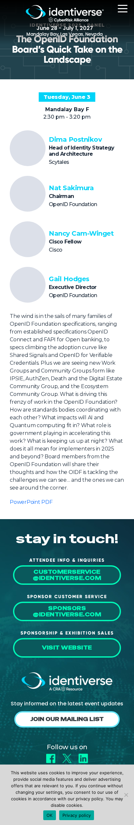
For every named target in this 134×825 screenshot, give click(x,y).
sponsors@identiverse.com (67, 611)
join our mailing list (67, 719)
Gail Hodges (69, 279)
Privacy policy (76, 815)
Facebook (51, 756)
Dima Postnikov (75, 139)
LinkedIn (83, 756)
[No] (126, 795)
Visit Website (67, 647)
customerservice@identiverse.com (67, 575)
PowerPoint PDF (31, 502)
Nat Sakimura (71, 188)
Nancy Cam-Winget (81, 233)
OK (50, 815)
